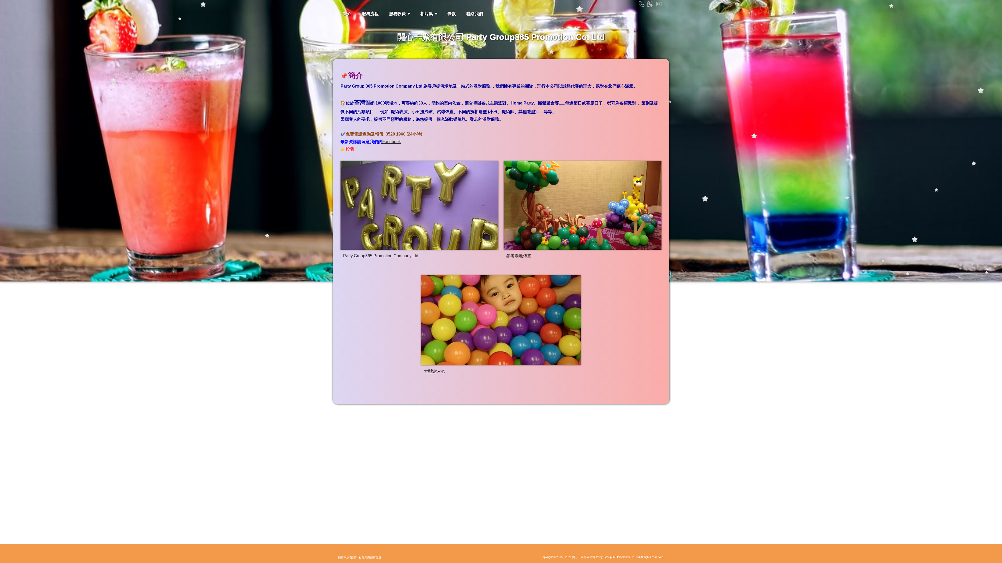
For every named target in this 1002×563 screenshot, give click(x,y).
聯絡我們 (474, 13)
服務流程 (370, 13)
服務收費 (397, 13)
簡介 (347, 13)
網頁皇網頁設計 (348, 557)
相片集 (426, 13)
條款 (452, 13)
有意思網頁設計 (371, 557)
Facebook (391, 141)
